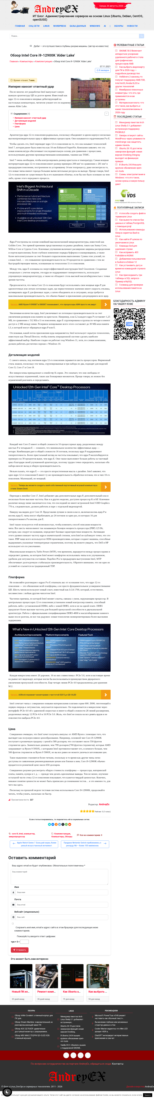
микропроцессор (17, 836)
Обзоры (118, 26)
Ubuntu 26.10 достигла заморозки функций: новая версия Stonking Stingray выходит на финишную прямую (128, 155)
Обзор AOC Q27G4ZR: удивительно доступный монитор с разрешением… (31, 1030)
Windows (95, 26)
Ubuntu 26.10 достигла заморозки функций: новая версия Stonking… (72, 1029)
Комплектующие (43, 61)
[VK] (80, 1055)
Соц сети (34, 26)
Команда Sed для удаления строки (126, 247)
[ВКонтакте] (52, 824)
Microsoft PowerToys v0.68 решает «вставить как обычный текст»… (110, 1016)
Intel (21, 834)
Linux (46, 26)
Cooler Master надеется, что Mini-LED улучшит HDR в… (111, 1030)
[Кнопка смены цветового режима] (7, 1092)
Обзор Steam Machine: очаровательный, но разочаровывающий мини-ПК (34, 1023)
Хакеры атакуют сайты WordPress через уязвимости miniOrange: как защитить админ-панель (130, 140)
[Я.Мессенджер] (49, 824)
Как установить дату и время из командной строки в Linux (130, 268)
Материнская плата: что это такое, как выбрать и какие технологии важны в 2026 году (129, 107)
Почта (17, 899)
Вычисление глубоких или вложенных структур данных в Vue (111, 1023)
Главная (20, 26)
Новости (132, 26)
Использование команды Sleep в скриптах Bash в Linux (130, 232)
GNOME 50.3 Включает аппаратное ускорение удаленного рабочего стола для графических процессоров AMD (129, 57)
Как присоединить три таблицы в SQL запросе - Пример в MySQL (128, 278)
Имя (16, 887)
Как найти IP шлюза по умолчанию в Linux (128, 241)
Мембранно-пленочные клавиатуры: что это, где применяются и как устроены (129, 94)
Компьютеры (26, 61)
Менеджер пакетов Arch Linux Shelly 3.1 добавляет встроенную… (72, 1019)
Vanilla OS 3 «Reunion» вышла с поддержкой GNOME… (73, 1046)
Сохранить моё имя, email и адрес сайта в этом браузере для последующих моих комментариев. (56, 929)
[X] (62, 824)
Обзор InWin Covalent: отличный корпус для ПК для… (34, 1016)
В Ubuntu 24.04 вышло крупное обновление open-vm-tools (128, 167)
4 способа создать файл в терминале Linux (130, 215)
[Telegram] (59, 824)
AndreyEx (104, 804)
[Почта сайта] (73, 1055)
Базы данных (78, 26)
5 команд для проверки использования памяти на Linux (129, 288)
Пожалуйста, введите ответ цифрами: (36, 936)
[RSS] (66, 1055)
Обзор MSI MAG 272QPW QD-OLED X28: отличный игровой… (32, 1036)
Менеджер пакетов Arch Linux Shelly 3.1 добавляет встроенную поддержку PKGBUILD (129, 127)
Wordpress (59, 26)
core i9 (15, 834)
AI (105, 26)
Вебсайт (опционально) (26, 912)
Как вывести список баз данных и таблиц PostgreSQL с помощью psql (129, 223)
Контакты (117, 1063)
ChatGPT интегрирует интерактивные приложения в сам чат (111, 1036)
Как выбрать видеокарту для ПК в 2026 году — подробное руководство (130, 70)
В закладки (104, 70)
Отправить (21, 950)
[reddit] (69, 824)
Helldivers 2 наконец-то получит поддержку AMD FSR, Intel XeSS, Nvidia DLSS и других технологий (130, 81)
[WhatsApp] (66, 824)
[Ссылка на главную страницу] (56, 7)
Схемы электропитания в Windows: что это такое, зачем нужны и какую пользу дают (130, 179)
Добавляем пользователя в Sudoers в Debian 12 (130, 260)
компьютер (29, 834)
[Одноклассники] (56, 824)
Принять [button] (147, 1095)
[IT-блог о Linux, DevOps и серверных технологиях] (20, 7)
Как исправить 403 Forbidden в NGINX (126, 254)
